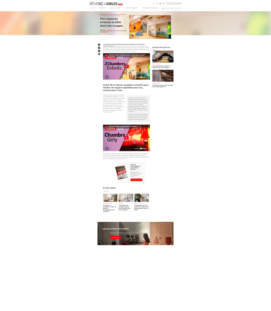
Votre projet (102, 7)
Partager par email (99, 54)
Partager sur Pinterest (99, 45)
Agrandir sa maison (115, 7)
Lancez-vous (115, 237)
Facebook (154, 3)
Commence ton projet (173, 3)
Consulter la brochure (136, 179)
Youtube (160, 3)
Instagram (163, 3)
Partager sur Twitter (99, 51)
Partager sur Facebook (99, 48)
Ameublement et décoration (150, 7)
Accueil (93, 7)
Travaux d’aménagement (131, 7)
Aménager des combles (119, 14)
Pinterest (157, 3)
